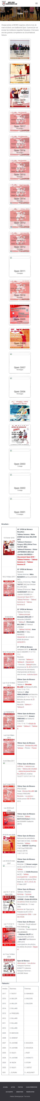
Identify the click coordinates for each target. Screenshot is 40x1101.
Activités (34, 841)
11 (29, 904)
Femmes (28, 894)
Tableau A (29, 659)
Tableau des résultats (30, 769)
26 (35, 882)
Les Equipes (9, 1092)
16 (27, 667)
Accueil (5, 1087)
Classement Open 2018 (25, 557)
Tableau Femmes (23, 559)
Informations (21, 963)
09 (30, 799)
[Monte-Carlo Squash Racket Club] (10, 3)
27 (18, 884)
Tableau (28, 664)
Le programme (22, 877)
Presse (34, 748)
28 (30, 667)
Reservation (30, 1092)
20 (33, 699)
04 (28, 799)
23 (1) (26, 882)
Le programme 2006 (24, 914)
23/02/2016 (21, 642)
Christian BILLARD (31, 745)
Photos (20, 1087)
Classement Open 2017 (25, 597)
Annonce (20, 909)
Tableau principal (24, 614)
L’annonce (28, 766)
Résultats (20, 796)
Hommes (20, 894)
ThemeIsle (27, 1096)
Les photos (29, 796)
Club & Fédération (31, 1087)
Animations (19, 1092)
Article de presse (24, 771)
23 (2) (31, 882)
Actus (13, 1087)
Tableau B (22, 622)
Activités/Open (32, 674)
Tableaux (20, 748)
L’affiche (20, 766)
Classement (21, 637)
